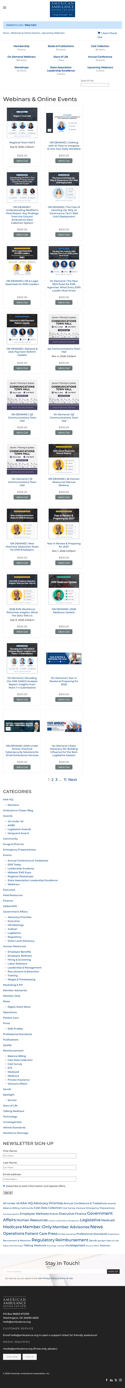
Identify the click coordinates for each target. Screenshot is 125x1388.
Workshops (21, 67)
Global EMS (10, 906)
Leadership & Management (25, 967)
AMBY (11, 825)
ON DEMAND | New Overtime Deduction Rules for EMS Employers (22, 546)
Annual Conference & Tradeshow (28, 860)
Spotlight (8, 1094)
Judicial (12, 929)
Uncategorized (12, 1122)
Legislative (14, 933)
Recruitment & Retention (23, 971)
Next (72, 779)
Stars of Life (61, 56)
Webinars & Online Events (25, 33)
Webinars (14, 884)
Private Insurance (19, 1079)
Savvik (7, 1089)
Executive (9, 889)
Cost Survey (15, 1064)
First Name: (10, 1150)
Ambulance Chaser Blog (18, 810)
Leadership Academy (21, 868)
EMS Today (14, 864)
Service (12, 1100)
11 (65, 779)
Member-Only (11, 995)
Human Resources (14, 946)
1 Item (105, 33)
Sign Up (113, 1271)
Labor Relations (17, 963)
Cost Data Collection (20, 1060)
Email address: (12, 1174)
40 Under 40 (15, 821)
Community (10, 838)
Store (6, 33)
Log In (30, 1357)
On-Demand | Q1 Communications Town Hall (22, 482)
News (6, 1001)
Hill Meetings (16, 925)
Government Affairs (15, 911)
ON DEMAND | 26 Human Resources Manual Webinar (64, 482)
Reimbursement (13, 1050)
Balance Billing (17, 1056)
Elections (13, 805)
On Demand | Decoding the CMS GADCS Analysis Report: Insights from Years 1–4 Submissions (22, 683)
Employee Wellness (20, 955)
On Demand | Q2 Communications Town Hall (64, 417)
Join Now (12, 1357)
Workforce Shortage (15, 1133)
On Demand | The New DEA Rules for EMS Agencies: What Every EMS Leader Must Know (64, 286)
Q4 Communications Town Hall (64, 350)
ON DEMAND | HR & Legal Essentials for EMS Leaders (22, 283)
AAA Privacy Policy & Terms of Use (55, 1278)
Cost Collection (100, 46)
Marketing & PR (13, 985)
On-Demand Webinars (21, 56)
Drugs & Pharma (13, 844)
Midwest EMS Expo (19, 872)
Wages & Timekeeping (21, 979)
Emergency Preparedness (19, 849)
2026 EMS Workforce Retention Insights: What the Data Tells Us (22, 612)
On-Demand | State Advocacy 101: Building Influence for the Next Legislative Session (64, 750)
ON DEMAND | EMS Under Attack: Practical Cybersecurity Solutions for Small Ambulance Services (22, 750)
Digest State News (19, 1006)
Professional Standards (17, 1034)
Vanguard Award (18, 833)
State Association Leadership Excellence (61, 69)
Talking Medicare (13, 1111)
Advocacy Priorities (19, 917)
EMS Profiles (15, 1028)
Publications (10, 1039)
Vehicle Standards (14, 1127)
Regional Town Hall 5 (22, 142)
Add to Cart (22, 160)
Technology (10, 1116)
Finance (8, 900)
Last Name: (10, 1162)
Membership (21, 46)
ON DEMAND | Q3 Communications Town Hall (22, 417)
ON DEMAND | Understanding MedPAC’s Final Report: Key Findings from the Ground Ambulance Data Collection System (22, 215)
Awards (7, 815)
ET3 (10, 1067)
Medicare (13, 1075)
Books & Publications (61, 46)
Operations (10, 1012)
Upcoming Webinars (53, 33)
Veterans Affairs (17, 1083)
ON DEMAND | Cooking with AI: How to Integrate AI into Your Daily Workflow (64, 145)
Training (13, 975)
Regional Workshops (20, 876)
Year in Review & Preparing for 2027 (64, 545)
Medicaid (13, 1071)
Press (6, 1023)
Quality (7, 1045)
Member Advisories (15, 990)
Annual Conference (100, 56)
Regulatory (14, 936)
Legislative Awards (19, 829)
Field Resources (13, 895)
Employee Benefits (19, 951)
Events (7, 855)
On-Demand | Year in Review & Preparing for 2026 (64, 681)
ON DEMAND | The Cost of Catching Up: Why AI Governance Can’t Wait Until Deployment (64, 212)
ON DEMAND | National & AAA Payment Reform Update (22, 352)
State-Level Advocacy (21, 940)
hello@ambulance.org (17, 1321)
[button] (4, 8)
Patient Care (11, 1017)
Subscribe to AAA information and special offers (35, 1186)
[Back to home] (62, 8)
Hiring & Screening (19, 959)
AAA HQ (8, 799)
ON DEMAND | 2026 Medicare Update (64, 611)
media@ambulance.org (18, 1348)
